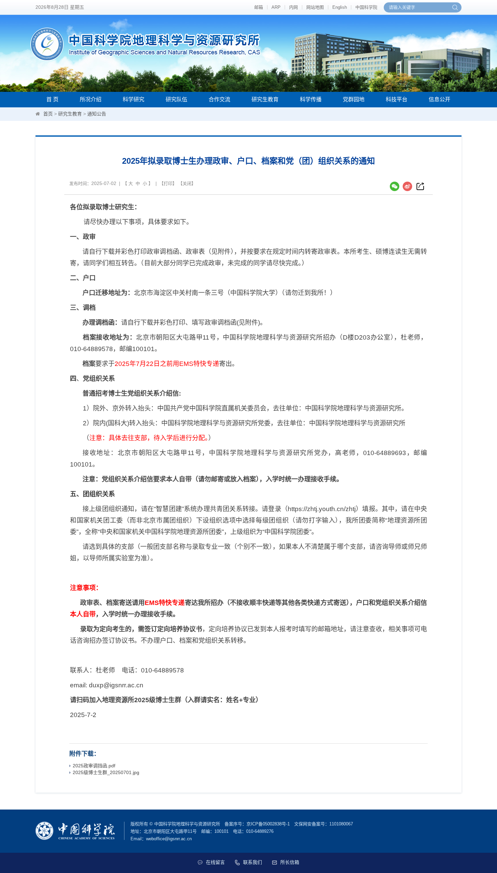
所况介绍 (90, 99)
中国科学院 (366, 7)
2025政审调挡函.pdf (94, 765)
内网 (293, 7)
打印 (168, 183)
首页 (48, 113)
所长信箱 (289, 862)
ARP (276, 7)
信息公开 (439, 99)
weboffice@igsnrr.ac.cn (169, 838)
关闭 (187, 183)
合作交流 (219, 99)
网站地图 (315, 7)
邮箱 (258, 7)
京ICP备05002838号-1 (268, 823)
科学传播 (311, 99)
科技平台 (396, 99)
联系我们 (252, 862)
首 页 (52, 99)
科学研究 (133, 99)
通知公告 (96, 113)
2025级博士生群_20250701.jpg (106, 772)
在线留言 (215, 862)
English (339, 7)
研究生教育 (265, 99)
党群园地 (353, 99)
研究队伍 (176, 99)
